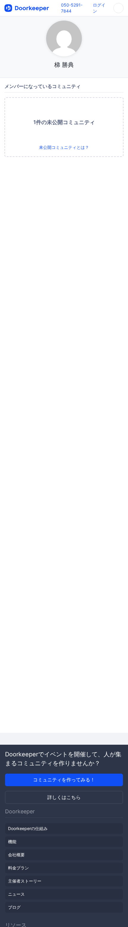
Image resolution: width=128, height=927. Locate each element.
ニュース (16, 894)
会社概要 (16, 854)
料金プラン (18, 867)
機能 (12, 841)
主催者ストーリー (24, 880)
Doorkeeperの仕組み (28, 828)
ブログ (14, 907)
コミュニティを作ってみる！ (64, 780)
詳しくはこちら (64, 797)
